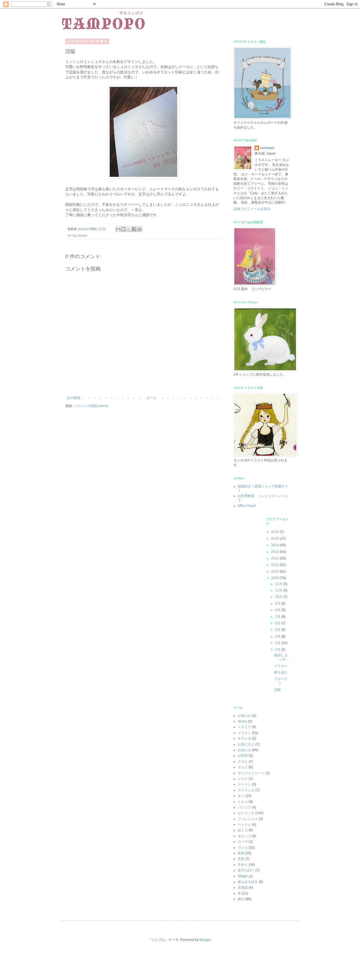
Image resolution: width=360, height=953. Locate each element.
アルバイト (281, 681)
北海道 (243, 887)
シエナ (243, 779)
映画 (241, 853)
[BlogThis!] (123, 229)
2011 (275, 565)
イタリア (244, 727)
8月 (278, 610)
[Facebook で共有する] (134, 229)
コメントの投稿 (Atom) (91, 406)
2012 (275, 558)
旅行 (241, 899)
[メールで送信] (118, 229)
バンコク (244, 807)
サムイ (243, 767)
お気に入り (246, 744)
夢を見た (281, 672)
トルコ (243, 802)
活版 (277, 690)
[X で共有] (129, 229)
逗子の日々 (246, 870)
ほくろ (243, 830)
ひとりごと (246, 813)
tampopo (267, 148)
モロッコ (244, 836)
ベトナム (244, 824)
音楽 (241, 859)
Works (82, 235)
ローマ (243, 842)
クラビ (243, 762)
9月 (278, 604)
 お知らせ (244, 716)
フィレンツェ (248, 819)
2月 (278, 650)
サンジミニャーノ (251, 773)
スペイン (244, 784)
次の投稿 (73, 398)
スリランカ (246, 790)
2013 (275, 552)
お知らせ (244, 750)
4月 (278, 636)
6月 (278, 623)
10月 (279, 597)
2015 (275, 539)
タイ (241, 796)
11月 (279, 590)
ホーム (152, 398)
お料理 (243, 756)
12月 (279, 584)
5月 (278, 630)
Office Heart (247, 506)
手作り (243, 865)
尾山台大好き (248, 882)
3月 (278, 643)
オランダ (244, 738)
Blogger (205, 940)
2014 (275, 545)
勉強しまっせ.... (281, 657)
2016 (275, 532)
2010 (275, 571)
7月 (278, 617)
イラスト (281, 666)
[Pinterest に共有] (139, 229)
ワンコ (243, 848)
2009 (275, 578)
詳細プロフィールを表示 (252, 209)
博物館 (243, 876)
